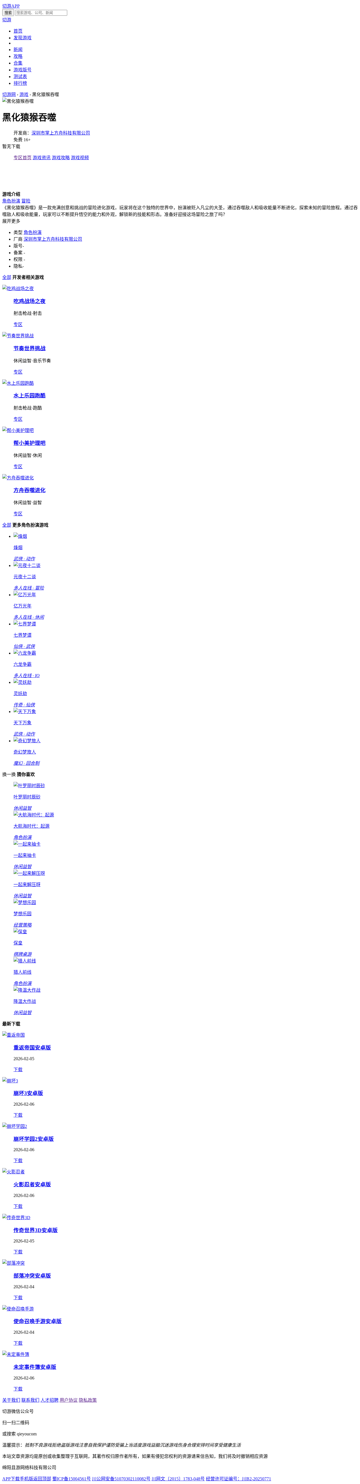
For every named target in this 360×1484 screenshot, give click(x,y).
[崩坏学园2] (14, 1126)
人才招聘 (49, 1400)
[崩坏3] (10, 1080)
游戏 (23, 94)
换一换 (9, 774)
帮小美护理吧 (30, 443)
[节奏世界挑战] (18, 335)
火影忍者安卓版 (32, 1184)
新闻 (18, 49)
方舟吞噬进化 (30, 490)
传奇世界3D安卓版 (36, 1230)
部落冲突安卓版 (32, 1276)
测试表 (20, 76)
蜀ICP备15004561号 (71, 1478)
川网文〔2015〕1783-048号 (178, 1478)
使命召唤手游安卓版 (38, 1321)
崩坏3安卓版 (28, 1093)
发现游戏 (23, 37)
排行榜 (20, 83)
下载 (18, 1069)
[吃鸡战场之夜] (18, 288)
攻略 (18, 56)
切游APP (11, 6)
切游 (6, 19)
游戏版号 (23, 69)
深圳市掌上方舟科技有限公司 (61, 133)
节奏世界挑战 (30, 348)
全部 (6, 277)
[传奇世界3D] (16, 1217)
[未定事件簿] (15, 1354)
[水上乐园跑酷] (18, 383)
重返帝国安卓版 (32, 1048)
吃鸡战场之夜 (30, 301)
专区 (18, 324)
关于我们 (11, 1400)
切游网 (9, 94)
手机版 (26, 1478)
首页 (18, 31)
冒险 (25, 201)
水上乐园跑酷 (30, 396)
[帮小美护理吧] (18, 430)
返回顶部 (42, 1478)
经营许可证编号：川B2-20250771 (238, 1478)
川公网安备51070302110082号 (121, 1478)
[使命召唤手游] (18, 1309)
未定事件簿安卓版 (35, 1367)
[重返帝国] (13, 1035)
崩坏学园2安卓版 (34, 1139)
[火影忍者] (13, 1171)
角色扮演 (11, 201)
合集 (18, 63)
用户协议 (69, 1400)
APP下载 (11, 1478)
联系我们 (30, 1400)
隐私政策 (88, 1400)
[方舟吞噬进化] (18, 477)
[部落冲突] (13, 1263)
